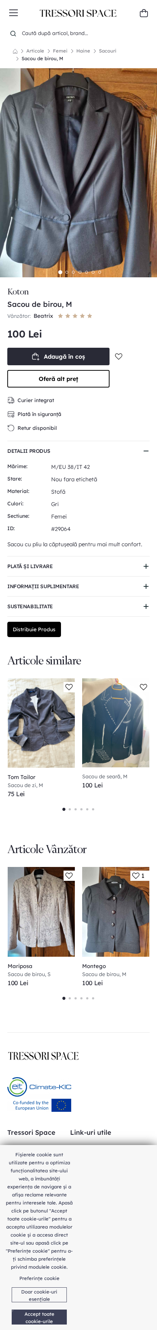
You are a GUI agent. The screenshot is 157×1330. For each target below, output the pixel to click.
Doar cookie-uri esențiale (39, 1295)
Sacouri (107, 51)
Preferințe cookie (39, 1278)
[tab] (60, 272)
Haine (83, 51)
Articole (35, 51)
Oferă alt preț (58, 378)
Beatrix (44, 315)
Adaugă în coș (64, 356)
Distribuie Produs (34, 629)
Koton (17, 292)
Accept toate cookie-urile (39, 1317)
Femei (60, 51)
